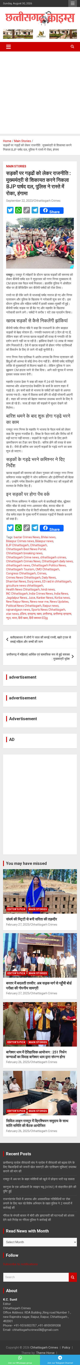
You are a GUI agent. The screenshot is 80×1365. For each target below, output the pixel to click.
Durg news (34, 581)
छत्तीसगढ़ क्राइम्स (62, 613)
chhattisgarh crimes (53, 557)
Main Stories (16, 166)
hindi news (48, 589)
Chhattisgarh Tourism (20, 569)
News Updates (59, 601)
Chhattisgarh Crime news (22, 557)
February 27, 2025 (17, 924)
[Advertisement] (40, 94)
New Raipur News (17, 601)
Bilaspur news (44, 541)
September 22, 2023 (19, 200)
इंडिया (23, 613)
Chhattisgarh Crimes (47, 200)
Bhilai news (48, 537)
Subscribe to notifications (20, 1264)
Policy (66, 1347)
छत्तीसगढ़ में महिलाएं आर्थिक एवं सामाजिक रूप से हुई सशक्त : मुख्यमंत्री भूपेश (38, 657)
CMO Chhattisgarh (47, 569)
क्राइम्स (31, 613)
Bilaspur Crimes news (20, 541)
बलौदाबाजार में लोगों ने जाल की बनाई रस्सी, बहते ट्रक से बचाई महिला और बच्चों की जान (40, 640)
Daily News (49, 577)
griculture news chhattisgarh (24, 585)
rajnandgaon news (18, 609)
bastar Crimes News (27, 537)
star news (12, 613)
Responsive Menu (72, 3)
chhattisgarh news (18, 565)
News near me (39, 601)
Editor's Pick (16, 909)
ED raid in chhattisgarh (56, 581)
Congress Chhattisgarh (21, 573)
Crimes (41, 573)
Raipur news (51, 605)
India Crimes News (41, 593)
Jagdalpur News (16, 597)
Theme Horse (45, 1353)
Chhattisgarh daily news (57, 561)
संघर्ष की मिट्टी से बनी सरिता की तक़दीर (31, 919)
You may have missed (26, 863)
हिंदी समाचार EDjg (38, 618)
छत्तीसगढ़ (47, 613)
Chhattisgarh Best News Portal (26, 549)
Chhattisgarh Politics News (48, 565)
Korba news (62, 597)
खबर (39, 613)
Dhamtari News (16, 581)
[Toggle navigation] (8, 46)
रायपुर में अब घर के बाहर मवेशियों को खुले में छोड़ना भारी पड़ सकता (38, 1179)
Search (73, 1277)
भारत (14, 618)
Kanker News (45, 597)
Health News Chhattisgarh (23, 589)
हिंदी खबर (23, 618)
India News (61, 593)
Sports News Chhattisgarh (48, 609)
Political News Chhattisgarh (23, 605)
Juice (31, 597)
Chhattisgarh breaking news (24, 553)
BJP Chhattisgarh (17, 545)
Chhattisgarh (38, 545)
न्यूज (8, 618)
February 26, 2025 (17, 1062)
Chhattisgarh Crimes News (23, 561)
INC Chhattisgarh (17, 593)
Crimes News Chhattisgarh (23, 577)
